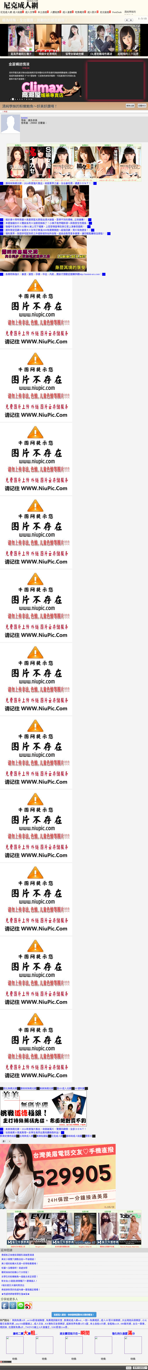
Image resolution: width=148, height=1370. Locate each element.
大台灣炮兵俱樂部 (131, 1320)
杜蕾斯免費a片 (16, 1327)
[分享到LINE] (20, 1308)
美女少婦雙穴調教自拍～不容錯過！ (18, 1259)
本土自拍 (43, 12)
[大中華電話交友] (58, 1208)
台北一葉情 (138, 1324)
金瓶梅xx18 (113, 1324)
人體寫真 (55, 12)
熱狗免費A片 (18, 1320)
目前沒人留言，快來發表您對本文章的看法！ (74, 1315)
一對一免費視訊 (91, 1320)
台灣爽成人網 (26, 1136)
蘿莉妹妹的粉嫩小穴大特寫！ (15, 1272)
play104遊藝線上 (24, 1324)
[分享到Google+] (12, 1308)
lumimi (24, 118)
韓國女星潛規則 (48, 54)
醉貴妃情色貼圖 (8, 1136)
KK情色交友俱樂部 (55, 1324)
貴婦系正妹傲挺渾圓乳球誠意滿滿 (17, 1255)
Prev (126, 20)
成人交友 (38, 1324)
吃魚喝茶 (80, 12)
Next (131, 20)
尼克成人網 (6, 12)
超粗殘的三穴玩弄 (128, 54)
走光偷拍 (105, 12)
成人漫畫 (68, 12)
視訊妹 (3, 1327)
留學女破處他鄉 (74, 54)
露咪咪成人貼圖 (74, 1136)
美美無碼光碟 (46, 1088)
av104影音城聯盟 (35, 1320)
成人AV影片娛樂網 (110, 1320)
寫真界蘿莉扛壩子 (21, 54)
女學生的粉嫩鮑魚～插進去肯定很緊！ (19, 1276)
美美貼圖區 (42, 1136)
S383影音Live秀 (59, 1327)
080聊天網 (126, 1324)
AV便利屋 (80, 1088)
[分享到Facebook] (5, 1308)
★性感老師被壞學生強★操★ (15, 1294)
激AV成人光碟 (64, 1088)
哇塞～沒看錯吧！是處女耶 (14, 1268)
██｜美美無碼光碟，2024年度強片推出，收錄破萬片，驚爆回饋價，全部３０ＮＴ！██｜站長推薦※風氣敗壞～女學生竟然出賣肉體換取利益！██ (43, 1131)
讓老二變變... (25, 1333)
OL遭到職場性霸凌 (101, 54)
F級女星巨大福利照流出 (12, 1285)
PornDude (117, 12)
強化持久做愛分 (123, 1333)
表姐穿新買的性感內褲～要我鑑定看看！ (20, 1290)
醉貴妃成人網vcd (72, 1320)
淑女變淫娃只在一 (75, 1333)
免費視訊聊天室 (54, 1320)
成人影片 (92, 12)
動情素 (14, 64)
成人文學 (30, 12)
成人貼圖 (18, 12)
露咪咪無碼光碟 (28, 1088)
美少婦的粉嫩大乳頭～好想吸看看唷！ (19, 1263)
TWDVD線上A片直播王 (37, 1327)
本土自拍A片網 (98, 1324)
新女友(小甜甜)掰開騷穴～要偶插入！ (19, 1281)
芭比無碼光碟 (10, 1088)
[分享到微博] (28, 1308)
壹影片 (88, 1136)
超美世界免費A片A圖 (77, 1324)
